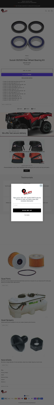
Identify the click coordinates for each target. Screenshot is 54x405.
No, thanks (27, 215)
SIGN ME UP (27, 210)
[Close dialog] (41, 185)
